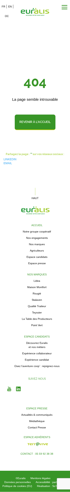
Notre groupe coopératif (37, 231)
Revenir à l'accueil (35, 122)
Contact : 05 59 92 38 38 (37, 453)
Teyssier (37, 312)
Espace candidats (37, 256)
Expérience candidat (37, 359)
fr (3, 6)
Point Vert (37, 325)
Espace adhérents (37, 437)
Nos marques (37, 244)
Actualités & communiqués (36, 414)
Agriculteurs (37, 250)
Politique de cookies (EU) (17, 486)
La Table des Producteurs (37, 318)
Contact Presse (37, 427)
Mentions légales (40, 478)
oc (7, 16)
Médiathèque (37, 421)
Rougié (37, 293)
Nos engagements (37, 237)
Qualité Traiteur (37, 306)
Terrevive (16, 446)
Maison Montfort (36, 287)
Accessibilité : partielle (49, 482)
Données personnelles (17, 482)
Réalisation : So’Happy (50, 486)
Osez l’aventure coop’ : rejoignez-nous (37, 366)
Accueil (37, 225)
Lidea (37, 280)
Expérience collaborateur (37, 353)
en (10, 6)
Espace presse (37, 263)
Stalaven (37, 299)
